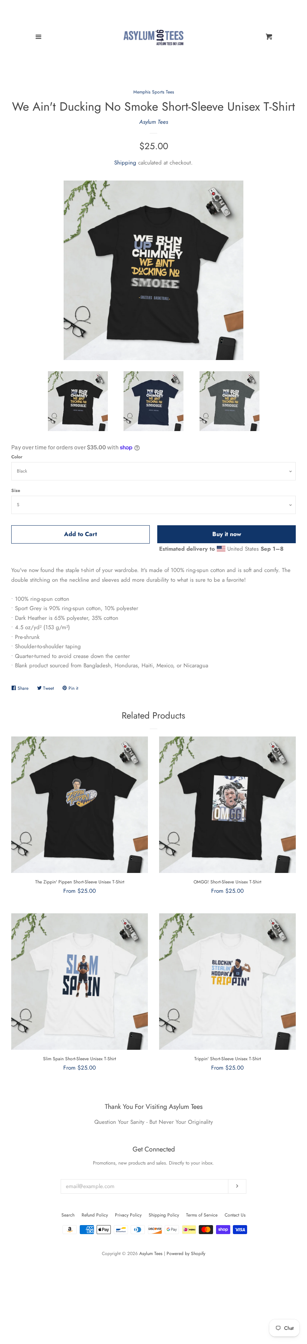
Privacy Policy (128, 1215)
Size (15, 490)
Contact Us (235, 1215)
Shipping (125, 163)
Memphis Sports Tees (153, 92)
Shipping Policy (164, 1215)
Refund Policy (95, 1215)
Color (16, 456)
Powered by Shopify (186, 1253)
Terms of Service (202, 1215)
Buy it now (226, 534)
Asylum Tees (153, 122)
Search (68, 1215)
